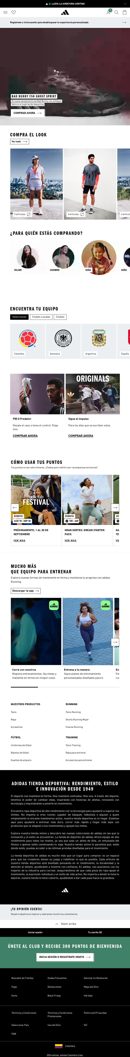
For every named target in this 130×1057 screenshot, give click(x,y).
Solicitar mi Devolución (96, 978)
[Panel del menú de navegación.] (5, 12)
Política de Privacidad (95, 1013)
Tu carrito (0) (95, 932)
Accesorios (16, 727)
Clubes (60, 317)
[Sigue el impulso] (93, 407)
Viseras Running (74, 727)
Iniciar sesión (35, 932)
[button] (36, 510)
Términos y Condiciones (24, 1013)
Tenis (13, 712)
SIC (85, 1025)
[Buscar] (116, 12)
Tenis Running (73, 712)
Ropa (13, 719)
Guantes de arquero (21, 760)
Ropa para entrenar (76, 753)
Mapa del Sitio (91, 987)
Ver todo (16, 141)
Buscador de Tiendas (22, 978)
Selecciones (19, 317)
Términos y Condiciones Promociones (60, 1015)
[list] (65, 186)
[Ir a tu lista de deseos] (13, 12)
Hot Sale (88, 996)
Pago (14, 987)
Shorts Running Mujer (77, 719)
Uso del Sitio (54, 1025)
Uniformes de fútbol (21, 745)
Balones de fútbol (20, 753)
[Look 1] (36, 184)
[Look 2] (90, 184)
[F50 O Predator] (37, 407)
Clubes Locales (41, 317)
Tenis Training (73, 745)
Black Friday (54, 996)
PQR (14, 1034)
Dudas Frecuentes (57, 978)
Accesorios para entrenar (79, 760)
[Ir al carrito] (125, 12)
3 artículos (19, 214)
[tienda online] (65, 14)
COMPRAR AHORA (25, 435)
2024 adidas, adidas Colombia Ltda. (65, 1055)
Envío (14, 996)
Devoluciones (54, 987)
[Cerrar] (38, 1049)
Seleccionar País (20, 1025)
